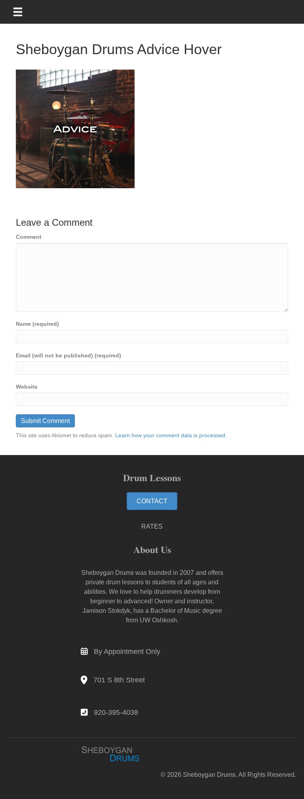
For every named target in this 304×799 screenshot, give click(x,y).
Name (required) (37, 324)
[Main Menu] (23, 12)
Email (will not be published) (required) (68, 355)
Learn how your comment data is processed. (171, 435)
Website (27, 386)
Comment (29, 237)
